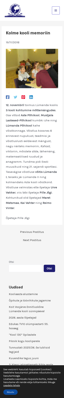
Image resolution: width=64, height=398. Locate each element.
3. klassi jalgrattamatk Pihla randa (31, 364)
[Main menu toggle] (56, 10)
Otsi (11, 261)
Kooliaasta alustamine (23, 294)
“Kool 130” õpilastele (22, 334)
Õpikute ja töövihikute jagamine (30, 300)
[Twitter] (15, 97)
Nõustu (10, 392)
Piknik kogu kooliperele (24, 341)
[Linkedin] (31, 97)
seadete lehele (11, 385)
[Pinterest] (23, 97)
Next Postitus (32, 240)
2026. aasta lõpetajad (22, 317)
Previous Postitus (32, 231)
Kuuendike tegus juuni (24, 358)
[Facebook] (7, 97)
